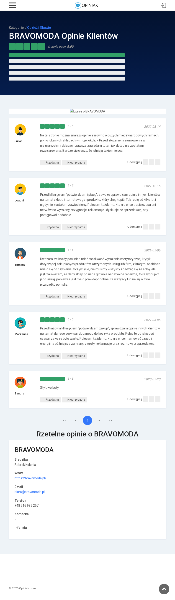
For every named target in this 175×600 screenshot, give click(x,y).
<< (65, 420)
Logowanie (163, 5)
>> (110, 420)
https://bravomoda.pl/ (30, 478)
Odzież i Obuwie (39, 27)
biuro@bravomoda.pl (30, 492)
